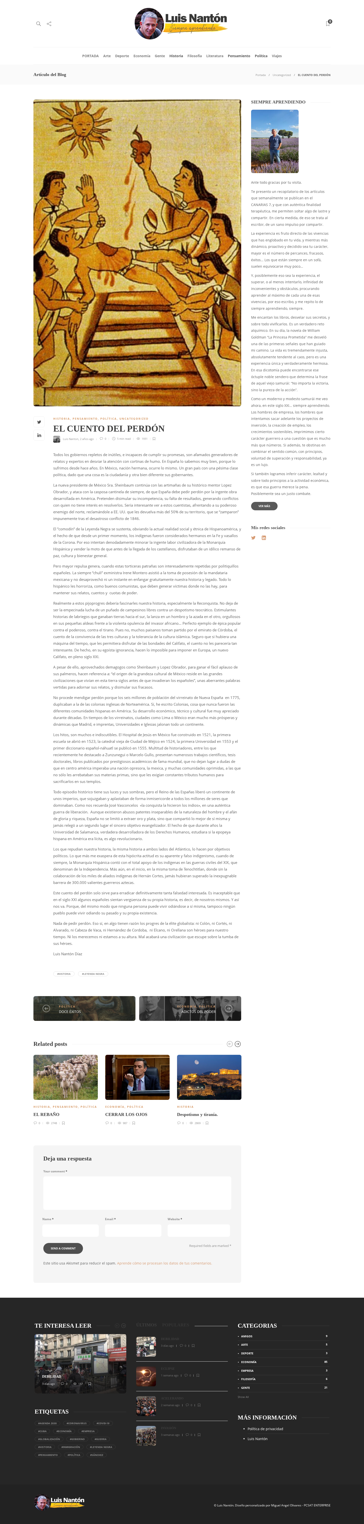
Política (261, 55)
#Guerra (100, 1439)
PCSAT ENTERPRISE (317, 1505)
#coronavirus (77, 1423)
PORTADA (90, 55)
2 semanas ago (170, 1405)
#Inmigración (70, 1447)
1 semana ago (170, 1375)
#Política (74, 1455)
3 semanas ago (170, 1435)
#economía (64, 1431)
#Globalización (49, 1439)
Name (48, 1219)
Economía (141, 55)
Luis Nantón (258, 1438)
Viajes (277, 55)
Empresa (284, 1370)
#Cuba (42, 1431)
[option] (66, 1089)
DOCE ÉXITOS (70, 1011)
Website (175, 1219)
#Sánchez (96, 1455)
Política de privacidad (265, 1428)
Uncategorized (282, 75)
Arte (107, 55)
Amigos (284, 1336)
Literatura (214, 55)
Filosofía (194, 55)
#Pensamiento (48, 1455)
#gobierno (77, 1439)
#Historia (64, 974)
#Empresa (88, 1431)
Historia (176, 55)
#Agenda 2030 (47, 1423)
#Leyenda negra (93, 974)
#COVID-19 (103, 1423)
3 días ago (48, 1384)
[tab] (146, 1325)
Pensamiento (239, 55)
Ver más (264, 506)
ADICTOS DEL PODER (199, 1011)
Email (110, 1219)
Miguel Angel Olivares (286, 1505)
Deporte (122, 55)
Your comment (55, 1171)
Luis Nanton (70, 438)
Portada (261, 75)
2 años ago (87, 438)
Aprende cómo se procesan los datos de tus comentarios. (164, 1263)
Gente (160, 55)
